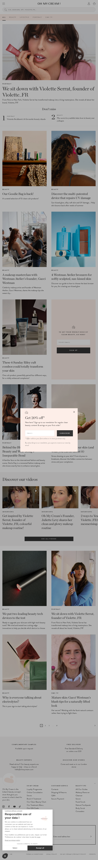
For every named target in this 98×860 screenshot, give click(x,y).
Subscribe (65, 433)
